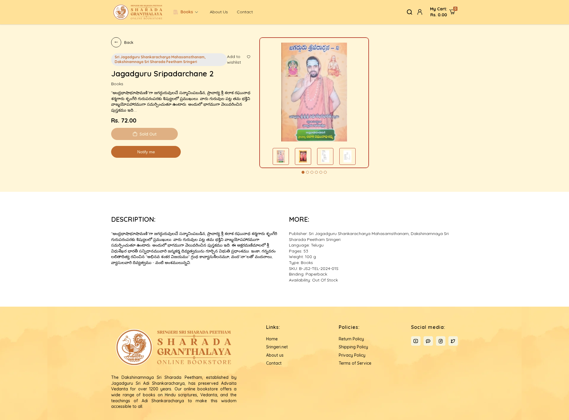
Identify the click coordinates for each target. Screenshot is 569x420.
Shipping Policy (353, 347)
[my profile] (420, 12)
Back (128, 42)
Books (186, 12)
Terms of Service (355, 363)
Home (272, 339)
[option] (314, 92)
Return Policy (351, 339)
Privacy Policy (352, 355)
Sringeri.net (277, 347)
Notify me (146, 151)
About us (219, 12)
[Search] (410, 12)
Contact (245, 12)
